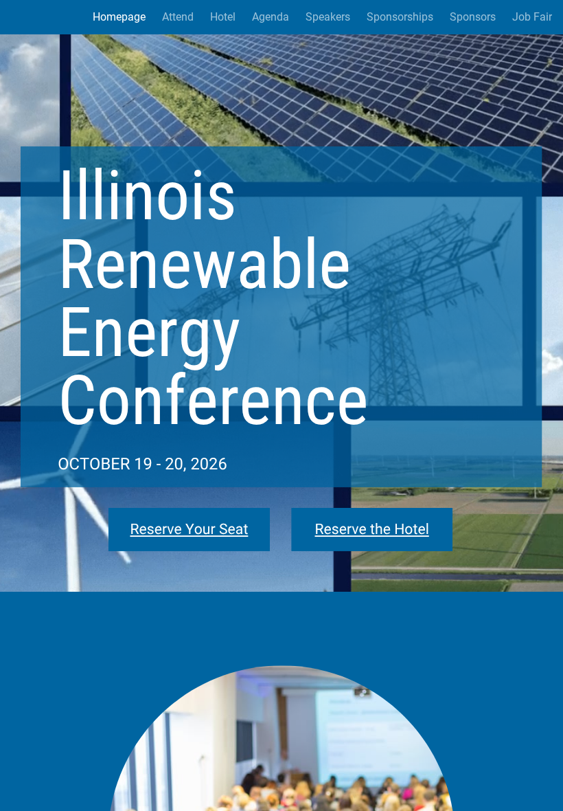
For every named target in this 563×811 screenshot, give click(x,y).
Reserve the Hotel (372, 529)
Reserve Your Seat (189, 529)
